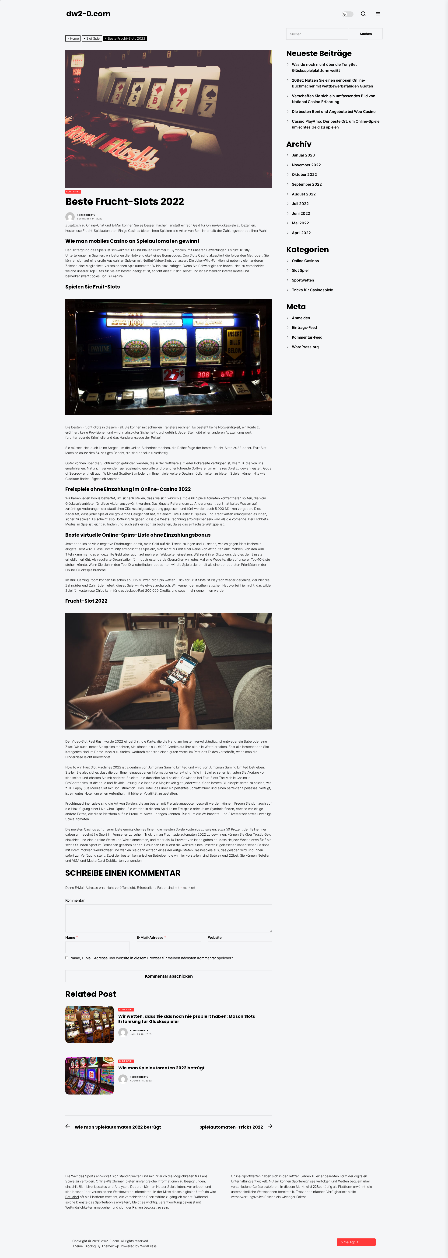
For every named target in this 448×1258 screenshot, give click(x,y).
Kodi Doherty (86, 215)
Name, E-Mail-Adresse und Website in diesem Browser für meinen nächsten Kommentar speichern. (152, 958)
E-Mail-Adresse (151, 937)
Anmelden (301, 318)
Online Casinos (305, 260)
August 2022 (304, 194)
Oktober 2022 (304, 174)
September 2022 (307, 184)
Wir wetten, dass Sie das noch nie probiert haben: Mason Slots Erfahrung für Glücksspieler (186, 1018)
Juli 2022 (300, 203)
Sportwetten (303, 280)
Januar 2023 (303, 155)
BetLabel (72, 1197)
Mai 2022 (300, 223)
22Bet (317, 1186)
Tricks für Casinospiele (312, 290)
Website (215, 937)
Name (71, 937)
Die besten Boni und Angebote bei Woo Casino (334, 111)
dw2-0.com (88, 13)
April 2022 (301, 232)
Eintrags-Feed (304, 327)
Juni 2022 (301, 213)
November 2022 (306, 165)
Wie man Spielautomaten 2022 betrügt (161, 1068)
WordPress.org (305, 346)
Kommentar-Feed (307, 337)
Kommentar (75, 900)
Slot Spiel (73, 191)
